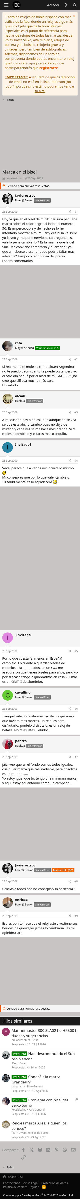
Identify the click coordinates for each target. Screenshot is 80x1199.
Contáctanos (11, 1183)
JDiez (15, 1063)
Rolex (23, 1063)
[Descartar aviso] (73, 17)
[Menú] (6, 5)
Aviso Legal (30, 1183)
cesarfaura (18, 1086)
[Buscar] (74, 5)
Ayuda (35, 1187)
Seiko (35, 1040)
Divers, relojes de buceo (33, 1133)
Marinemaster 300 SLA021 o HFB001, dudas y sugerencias (45, 1033)
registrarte (48, 67)
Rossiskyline (19, 1109)
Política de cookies (15, 1187)
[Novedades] (66, 5)
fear (14, 1133)
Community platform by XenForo (38, 1195)
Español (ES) (14, 1177)
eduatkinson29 (21, 1040)
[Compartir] (70, 211)
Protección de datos (54, 1183)
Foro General (35, 1086)
